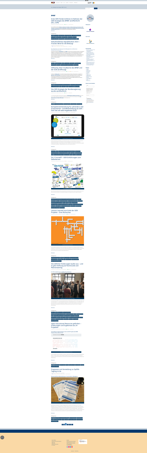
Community (56, 35)
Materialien (71, 2)
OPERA (63, 419)
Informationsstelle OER (74, 257)
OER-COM (74, 37)
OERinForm (63, 317)
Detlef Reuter (61, 35)
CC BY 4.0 (73, 298)
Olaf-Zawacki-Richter (57, 419)
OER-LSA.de (72, 315)
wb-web (74, 154)
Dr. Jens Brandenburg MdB (76, 35)
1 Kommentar (70, 46)
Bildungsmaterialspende (55, 257)
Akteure (52, 63)
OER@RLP (77, 315)
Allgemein (66, 24)
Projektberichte (71, 364)
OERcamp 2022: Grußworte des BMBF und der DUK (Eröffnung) (66, 69)
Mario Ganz (70, 37)
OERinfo (58, 317)
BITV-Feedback (53, 445)
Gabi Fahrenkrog (63, 112)
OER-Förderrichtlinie (54, 38)
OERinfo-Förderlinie (75, 259)
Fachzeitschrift (56, 364)
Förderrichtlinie (77, 63)
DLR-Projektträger (68, 35)
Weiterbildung (65, 46)
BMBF (52, 35)
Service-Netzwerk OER (59, 319)
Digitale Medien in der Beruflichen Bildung (61, 417)
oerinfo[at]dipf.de (70, 445)
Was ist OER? (58, 2)
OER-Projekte (62, 364)
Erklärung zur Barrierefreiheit (55, 444)
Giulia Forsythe (67, 188)
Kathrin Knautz (64, 37)
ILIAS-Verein (60, 312)
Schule (62, 46)
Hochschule (58, 46)
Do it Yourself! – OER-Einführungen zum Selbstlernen (66, 158)
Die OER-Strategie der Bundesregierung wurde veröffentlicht (66, 90)
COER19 (79, 199)
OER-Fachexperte (54, 204)
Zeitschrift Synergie (54, 320)
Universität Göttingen (55, 207)
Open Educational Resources (58, 154)
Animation (53, 151)
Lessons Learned (54, 259)
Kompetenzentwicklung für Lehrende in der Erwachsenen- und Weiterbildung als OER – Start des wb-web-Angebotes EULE (67, 108)
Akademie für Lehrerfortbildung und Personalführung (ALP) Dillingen (62, 199)
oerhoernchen (68, 259)
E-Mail (87, 85)
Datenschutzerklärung (89, 99)
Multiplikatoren (79, 417)
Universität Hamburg (54, 366)
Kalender (67, 2)
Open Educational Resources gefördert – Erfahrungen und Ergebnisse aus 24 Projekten (66, 325)
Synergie (82, 364)
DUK (60, 86)
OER (67, 86)
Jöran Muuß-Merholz (63, 269)
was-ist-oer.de (62, 207)
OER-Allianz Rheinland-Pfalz (58, 315)
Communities (75, 2)
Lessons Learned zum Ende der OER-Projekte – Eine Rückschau (64, 211)
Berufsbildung (54, 46)
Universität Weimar (54, 421)
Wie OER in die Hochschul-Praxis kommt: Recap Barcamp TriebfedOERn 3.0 (90, 50)
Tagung (66, 419)
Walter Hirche (76, 86)
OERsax (67, 317)
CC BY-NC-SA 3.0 (70, 188)
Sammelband (77, 364)
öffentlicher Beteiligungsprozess (70, 38)
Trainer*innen (66, 154)
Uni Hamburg (75, 319)
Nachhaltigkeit (60, 259)
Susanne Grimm (61, 24)
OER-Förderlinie (67, 315)
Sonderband (66, 319)
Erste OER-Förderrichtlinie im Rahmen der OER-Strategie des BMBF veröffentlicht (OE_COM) (66, 21)
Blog (64, 2)
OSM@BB (53, 319)
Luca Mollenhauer (63, 214)
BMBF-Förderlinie (66, 257)
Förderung (63, 86)
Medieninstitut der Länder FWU (56, 202)
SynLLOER (70, 319)
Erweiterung (72, 63)
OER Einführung (74, 202)
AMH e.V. (53, 312)
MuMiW (67, 202)
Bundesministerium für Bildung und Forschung (62, 84)
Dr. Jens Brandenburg (55, 86)
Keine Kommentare (71, 24)
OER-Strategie (61, 38)
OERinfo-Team (53, 442)
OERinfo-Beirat (53, 443)
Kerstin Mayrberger (73, 417)
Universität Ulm (79, 419)
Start (51, 7)
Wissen (61, 2)
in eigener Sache (88, 74)
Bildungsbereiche (58, 63)
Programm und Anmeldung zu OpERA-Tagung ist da (65, 370)
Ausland (87, 69)
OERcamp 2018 (54, 317)
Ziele (77, 38)
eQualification (58, 37)
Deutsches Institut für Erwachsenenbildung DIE (67, 151)
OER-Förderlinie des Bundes (63, 204)
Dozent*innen (77, 151)
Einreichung (53, 37)
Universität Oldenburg (72, 419)
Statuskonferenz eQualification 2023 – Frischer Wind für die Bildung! (65, 42)
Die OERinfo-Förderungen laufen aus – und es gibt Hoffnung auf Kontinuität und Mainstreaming (67, 265)
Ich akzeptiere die (89, 99)
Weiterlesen (53, 30)
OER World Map (88, 75)
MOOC (64, 202)
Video (71, 154)
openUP (81, 317)
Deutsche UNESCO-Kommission (76, 84)
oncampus (70, 204)
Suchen (96, 8)
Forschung (87, 72)
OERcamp (71, 71)
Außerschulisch (88, 70)
